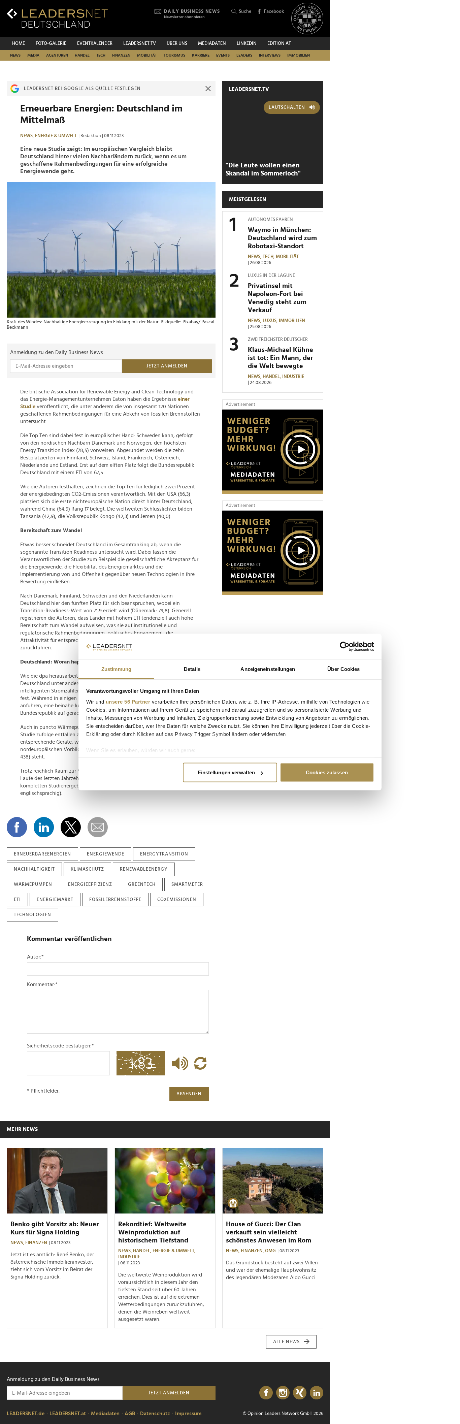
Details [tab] (192, 669)
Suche (245, 11)
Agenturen (57, 55)
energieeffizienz (90, 884)
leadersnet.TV (139, 43)
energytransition (164, 854)
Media (33, 55)
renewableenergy (144, 869)
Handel (82, 55)
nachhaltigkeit (34, 869)
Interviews (270, 55)
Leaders (244, 55)
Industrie (293, 376)
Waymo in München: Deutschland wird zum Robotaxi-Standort (282, 238)
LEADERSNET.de (25, 1413)
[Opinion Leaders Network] (307, 19)
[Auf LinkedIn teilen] (44, 827)
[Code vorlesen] (178, 1063)
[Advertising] (272, 452)
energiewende (105, 854)
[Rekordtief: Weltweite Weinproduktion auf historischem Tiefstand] (165, 1180)
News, (27, 135)
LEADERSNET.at (68, 1413)
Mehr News (22, 1129)
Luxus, (271, 320)
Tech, (269, 256)
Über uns (177, 43)
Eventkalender (94, 43)
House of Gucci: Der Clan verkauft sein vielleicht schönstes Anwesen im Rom (268, 1232)
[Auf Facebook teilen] (17, 827)
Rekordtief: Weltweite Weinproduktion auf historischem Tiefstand (153, 1232)
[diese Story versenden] (98, 827)
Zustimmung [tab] (116, 669)
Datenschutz (155, 1413)
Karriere (200, 55)
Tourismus (174, 55)
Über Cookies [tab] (343, 669)
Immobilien (298, 55)
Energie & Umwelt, (175, 1251)
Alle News (286, 1341)
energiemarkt (55, 899)
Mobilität (147, 55)
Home (18, 43)
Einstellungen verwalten (226, 772)
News (15, 55)
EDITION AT (279, 43)
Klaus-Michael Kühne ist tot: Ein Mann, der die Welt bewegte (280, 358)
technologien (32, 914)
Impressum (188, 1413)
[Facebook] (266, 1393)
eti (17, 899)
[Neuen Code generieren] (200, 1063)
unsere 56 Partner (128, 701)
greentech (142, 884)
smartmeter (187, 884)
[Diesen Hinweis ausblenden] (208, 89)
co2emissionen (176, 899)
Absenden (189, 1094)
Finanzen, (253, 1251)
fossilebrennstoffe (115, 899)
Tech (100, 55)
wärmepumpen (33, 884)
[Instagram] (283, 1393)
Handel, (272, 376)
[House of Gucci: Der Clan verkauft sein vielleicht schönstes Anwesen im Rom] (273, 1180)
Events (223, 55)
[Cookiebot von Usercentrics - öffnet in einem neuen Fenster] (344, 647)
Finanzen (121, 55)
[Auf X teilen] (71, 827)
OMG (270, 1251)
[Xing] (299, 1393)
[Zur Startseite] (57, 18)
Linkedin (247, 43)
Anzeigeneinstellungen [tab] (267, 669)
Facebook (274, 11)
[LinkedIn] (316, 1393)
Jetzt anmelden (167, 366)
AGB (130, 1413)
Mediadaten (212, 43)
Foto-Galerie (51, 43)
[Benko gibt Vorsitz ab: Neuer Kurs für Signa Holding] (57, 1180)
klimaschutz (87, 869)
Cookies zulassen (327, 772)
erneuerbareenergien (42, 854)
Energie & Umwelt (56, 135)
